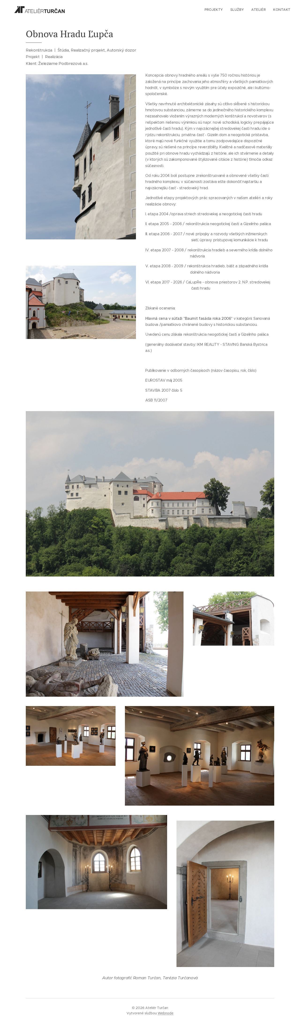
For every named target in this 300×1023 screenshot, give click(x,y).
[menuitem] (214, 9)
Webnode (165, 1013)
